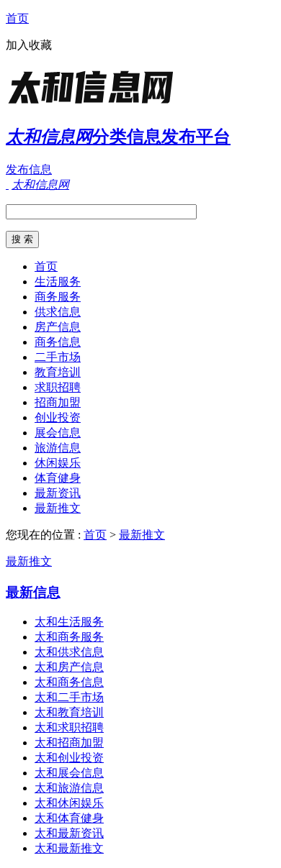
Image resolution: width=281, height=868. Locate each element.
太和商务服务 (69, 637)
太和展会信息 (69, 773)
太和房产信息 (69, 667)
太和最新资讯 (69, 833)
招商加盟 (58, 402)
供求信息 (58, 312)
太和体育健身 (69, 818)
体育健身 (58, 478)
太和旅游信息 (69, 788)
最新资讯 (58, 493)
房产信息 (58, 327)
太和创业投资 (69, 757)
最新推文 (58, 508)
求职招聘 (58, 387)
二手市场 (58, 357)
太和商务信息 (69, 682)
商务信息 (58, 342)
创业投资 (58, 417)
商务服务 (58, 297)
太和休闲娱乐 (69, 803)
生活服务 (58, 281)
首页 (17, 18)
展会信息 (58, 432)
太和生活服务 (69, 622)
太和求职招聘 (69, 727)
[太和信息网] (96, 104)
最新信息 (33, 592)
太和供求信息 (69, 652)
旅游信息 (58, 448)
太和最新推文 (69, 848)
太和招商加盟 (69, 742)
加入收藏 (29, 45)
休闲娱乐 (58, 463)
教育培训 (58, 372)
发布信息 (29, 169)
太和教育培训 (69, 712)
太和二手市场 (69, 697)
